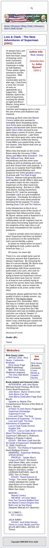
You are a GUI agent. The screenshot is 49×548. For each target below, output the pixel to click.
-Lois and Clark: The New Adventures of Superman (19, 422)
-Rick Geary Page (16, 365)
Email (19, 28)
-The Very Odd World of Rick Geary (17, 376)
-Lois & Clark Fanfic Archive (21, 426)
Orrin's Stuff (9, 28)
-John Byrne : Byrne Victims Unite (24, 392)
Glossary (38, 26)
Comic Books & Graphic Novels (35, 374)
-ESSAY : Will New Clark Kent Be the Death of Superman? (23, 441)
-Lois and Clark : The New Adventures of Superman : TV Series (23, 417)
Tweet (9, 342)
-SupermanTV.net (16, 414)
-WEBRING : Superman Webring (24, 453)
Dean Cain (19, 204)
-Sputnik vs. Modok (17, 401)
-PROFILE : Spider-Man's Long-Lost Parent (22, 458)
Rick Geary (37, 54)
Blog (24, 26)
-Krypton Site (14, 428)
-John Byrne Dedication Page (22, 397)
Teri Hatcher (35, 204)
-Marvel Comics (18, 495)
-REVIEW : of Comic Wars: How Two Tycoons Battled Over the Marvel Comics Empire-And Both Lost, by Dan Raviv (24, 501)
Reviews (15, 26)
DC (17, 192)
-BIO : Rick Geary (16, 370)
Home (7, 26)
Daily (30, 26)
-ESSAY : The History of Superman (25, 448)
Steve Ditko (17, 130)
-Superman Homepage (19, 411)
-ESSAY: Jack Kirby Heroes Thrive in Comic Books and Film (24, 523)
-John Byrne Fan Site (18, 394)
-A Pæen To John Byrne (19, 409)
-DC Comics (17, 515)
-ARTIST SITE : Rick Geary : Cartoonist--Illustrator (17, 360)
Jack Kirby (11, 125)
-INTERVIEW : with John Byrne (23, 384)
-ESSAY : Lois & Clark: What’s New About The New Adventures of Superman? (24, 433)
